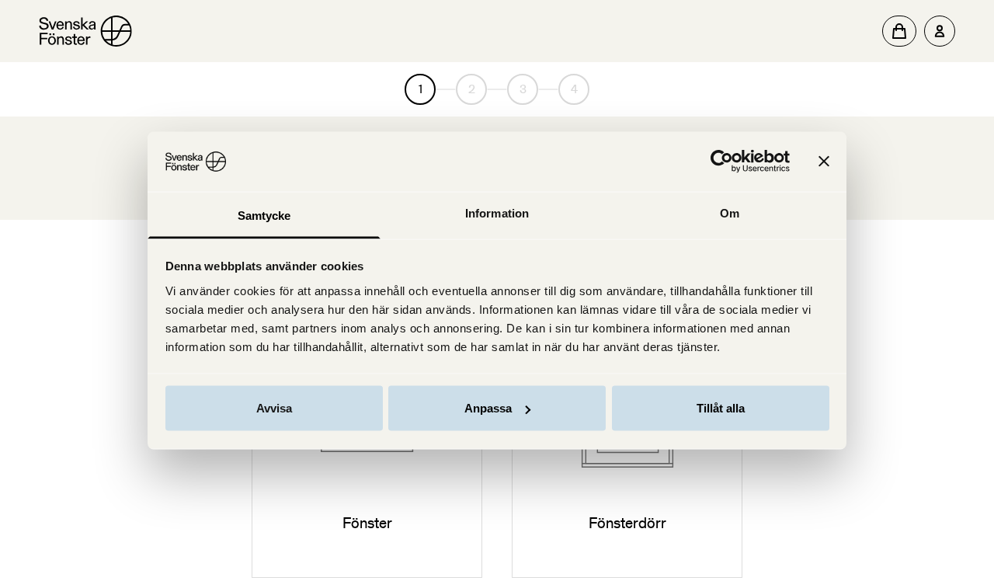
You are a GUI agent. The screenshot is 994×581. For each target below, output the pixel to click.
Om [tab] (729, 212)
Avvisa (274, 408)
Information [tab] (497, 212)
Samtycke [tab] (264, 214)
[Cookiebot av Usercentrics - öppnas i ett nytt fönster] (722, 161)
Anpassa (488, 408)
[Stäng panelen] (823, 161)
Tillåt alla (721, 408)
